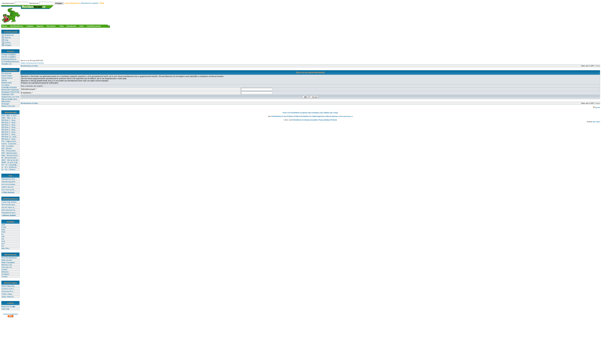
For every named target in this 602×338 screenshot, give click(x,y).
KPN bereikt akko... (9, 205)
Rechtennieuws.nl (276, 116)
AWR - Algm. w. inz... (9, 118)
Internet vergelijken (9, 57)
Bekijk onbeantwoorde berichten (32, 63)
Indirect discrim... (8, 187)
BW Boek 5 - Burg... (9, 130)
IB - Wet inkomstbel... (10, 158)
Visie (309, 113)
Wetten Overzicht (8, 106)
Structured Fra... (8, 291)
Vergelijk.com (7, 64)
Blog (102, 3)
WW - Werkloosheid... (10, 153)
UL (3, 234)
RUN (3, 232)
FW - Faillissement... (9, 141)
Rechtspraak (6, 73)
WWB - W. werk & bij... (10, 162)
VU (3, 246)
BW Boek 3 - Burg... (9, 125)
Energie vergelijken (9, 54)
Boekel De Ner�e (8, 306)
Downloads (315, 113)
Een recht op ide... (9, 190)
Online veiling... (7, 294)
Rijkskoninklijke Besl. (9, 99)
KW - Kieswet (7, 148)
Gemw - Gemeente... (10, 144)
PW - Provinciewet (9, 151)
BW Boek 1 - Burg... (9, 120)
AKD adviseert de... (9, 210)
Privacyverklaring (324, 120)
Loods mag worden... (10, 202)
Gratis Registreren (72, 3)
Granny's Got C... (8, 289)
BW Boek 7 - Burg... (9, 134)
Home (284, 113)
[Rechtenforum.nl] (11, 23)
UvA (3, 241)
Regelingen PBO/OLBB (10, 92)
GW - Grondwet (8, 146)
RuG (3, 229)
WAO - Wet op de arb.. (10, 160)
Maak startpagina (8, 262)
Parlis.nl (297, 116)
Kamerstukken (7, 78)
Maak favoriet (7, 260)
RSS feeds (333, 120)
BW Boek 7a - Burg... (10, 137)
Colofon (4, 269)
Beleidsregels (7, 83)
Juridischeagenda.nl (318, 116)
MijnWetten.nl (335, 116)
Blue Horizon (596, 122)
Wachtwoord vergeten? (90, 3)
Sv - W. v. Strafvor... (9, 169)
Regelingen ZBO (8, 94)
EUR (3, 225)
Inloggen (8, 45)
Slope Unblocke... (8, 297)
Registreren (9, 35)
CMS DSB (5, 309)
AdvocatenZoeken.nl (346, 116)
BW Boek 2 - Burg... (9, 122)
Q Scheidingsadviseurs (10, 61)
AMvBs (4, 80)
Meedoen (5, 272)
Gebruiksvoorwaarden (311, 120)
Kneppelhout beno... (9, 213)
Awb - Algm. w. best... (10, 115)
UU (3, 239)
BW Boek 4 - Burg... (9, 127)
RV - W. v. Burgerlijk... (10, 165)
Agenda (8, 37)
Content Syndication (10, 314)
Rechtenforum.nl (306, 116)
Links (321, 113)
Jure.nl (285, 116)
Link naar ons (7, 267)
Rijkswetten (6, 101)
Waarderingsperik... (9, 182)
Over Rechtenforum (9, 258)
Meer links (5, 248)
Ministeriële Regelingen (10, 90)
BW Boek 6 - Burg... (9, 132)
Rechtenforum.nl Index (29, 66)
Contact (5, 276)
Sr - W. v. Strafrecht (9, 167)
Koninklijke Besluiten (9, 87)
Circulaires (6, 85)
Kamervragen (7, 76)
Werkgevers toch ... (9, 179)
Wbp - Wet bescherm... (10, 155)
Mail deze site (7, 265)
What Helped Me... (9, 286)
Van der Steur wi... (9, 207)
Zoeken (8, 43)
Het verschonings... (9, 184)
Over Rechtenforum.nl (294, 113)
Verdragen (5, 104)
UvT (3, 244)
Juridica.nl (328, 116)
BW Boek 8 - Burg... (9, 139)
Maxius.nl (291, 116)
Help (6, 40)
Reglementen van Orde (10, 97)
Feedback (5, 274)
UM (3, 237)
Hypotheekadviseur (9, 59)
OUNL (4, 227)
